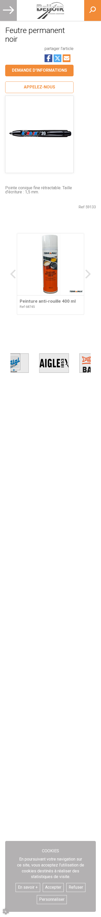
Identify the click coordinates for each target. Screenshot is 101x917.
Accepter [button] (53, 887)
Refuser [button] (76, 887)
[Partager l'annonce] (66, 58)
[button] (39, 87)
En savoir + (28, 887)
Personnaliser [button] (51, 899)
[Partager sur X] (57, 58)
